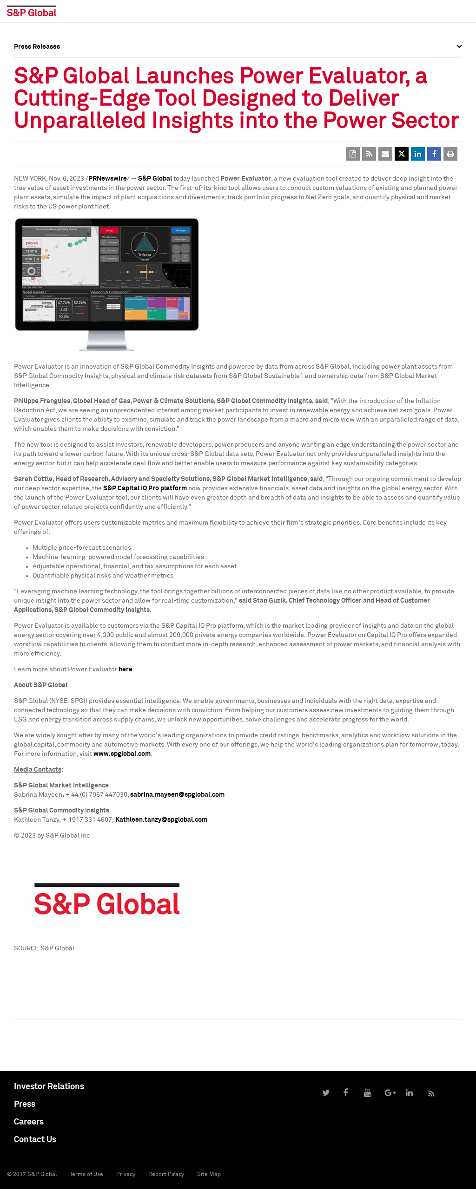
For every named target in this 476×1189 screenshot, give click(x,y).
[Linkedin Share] (418, 154)
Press (24, 1104)
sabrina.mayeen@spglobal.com (177, 795)
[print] (450, 154)
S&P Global (155, 178)
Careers (29, 1122)
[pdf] (353, 154)
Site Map (209, 1174)
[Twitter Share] (402, 154)
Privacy (125, 1174)
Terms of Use (86, 1174)
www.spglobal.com (122, 754)
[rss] (369, 154)
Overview (28, 67)
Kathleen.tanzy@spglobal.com (161, 820)
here (125, 669)
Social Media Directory (48, 94)
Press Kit (27, 100)
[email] (385, 154)
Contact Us (35, 1140)
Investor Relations (49, 1087)
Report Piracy (166, 1174)
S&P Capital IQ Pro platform (145, 488)
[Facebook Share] (434, 154)
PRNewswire (107, 178)
